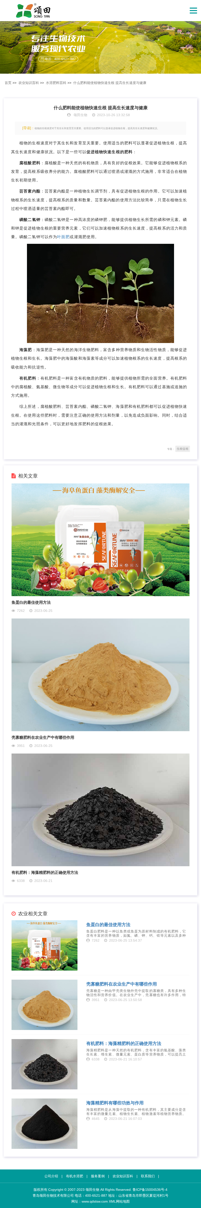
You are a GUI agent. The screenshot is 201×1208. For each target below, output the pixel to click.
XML (112, 1201)
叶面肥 (63, 237)
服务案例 (98, 1176)
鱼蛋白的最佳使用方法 (31, 602)
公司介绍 (51, 1176)
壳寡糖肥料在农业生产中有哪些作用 (43, 737)
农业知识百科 (28, 83)
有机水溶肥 (74, 1176)
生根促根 (182, 449)
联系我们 (148, 1176)
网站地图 (123, 1201)
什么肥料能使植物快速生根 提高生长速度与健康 (109, 83)
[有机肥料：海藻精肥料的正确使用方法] (101, 809)
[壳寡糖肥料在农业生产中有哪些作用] (101, 674)
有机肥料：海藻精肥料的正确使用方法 (45, 872)
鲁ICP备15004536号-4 (150, 1190)
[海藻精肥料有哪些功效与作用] (44, 1123)
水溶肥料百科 (56, 83)
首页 (8, 83)
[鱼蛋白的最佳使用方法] (101, 539)
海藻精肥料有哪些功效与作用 (115, 1103)
